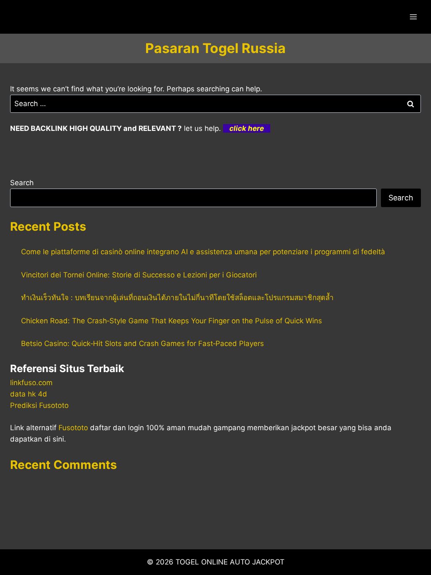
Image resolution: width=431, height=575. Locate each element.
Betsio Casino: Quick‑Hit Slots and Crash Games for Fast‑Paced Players (142, 343)
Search (22, 182)
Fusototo (73, 427)
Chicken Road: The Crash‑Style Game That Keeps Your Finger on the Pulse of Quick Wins (171, 321)
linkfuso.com (31, 382)
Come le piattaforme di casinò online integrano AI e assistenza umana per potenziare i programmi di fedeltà (203, 252)
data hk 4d (28, 394)
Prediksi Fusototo (39, 405)
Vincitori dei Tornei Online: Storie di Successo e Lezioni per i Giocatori (139, 275)
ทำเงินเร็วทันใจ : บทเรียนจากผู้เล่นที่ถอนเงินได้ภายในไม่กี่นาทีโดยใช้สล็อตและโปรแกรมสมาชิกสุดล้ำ (177, 297)
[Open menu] (413, 16)
